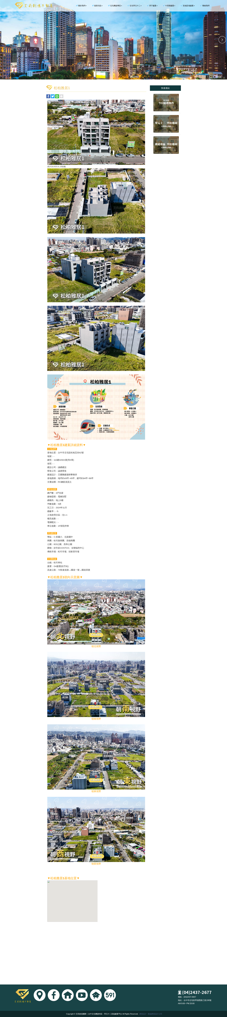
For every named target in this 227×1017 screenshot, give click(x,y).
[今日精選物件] (165, 102)
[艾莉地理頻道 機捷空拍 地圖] (165, 144)
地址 (40, 995)
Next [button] (222, 39)
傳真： (181, 997)
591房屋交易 (110, 995)
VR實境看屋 (68, 995)
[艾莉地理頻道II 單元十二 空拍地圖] (165, 123)
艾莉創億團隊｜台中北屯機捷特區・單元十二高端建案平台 (34, 5)
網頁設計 (142, 1014)
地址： (181, 1000)
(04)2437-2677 (197, 992)
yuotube (82, 995)
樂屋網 (96, 995)
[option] (113, 39)
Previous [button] (5, 39)
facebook (54, 995)
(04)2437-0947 (190, 997)
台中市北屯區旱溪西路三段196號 (197, 1000)
